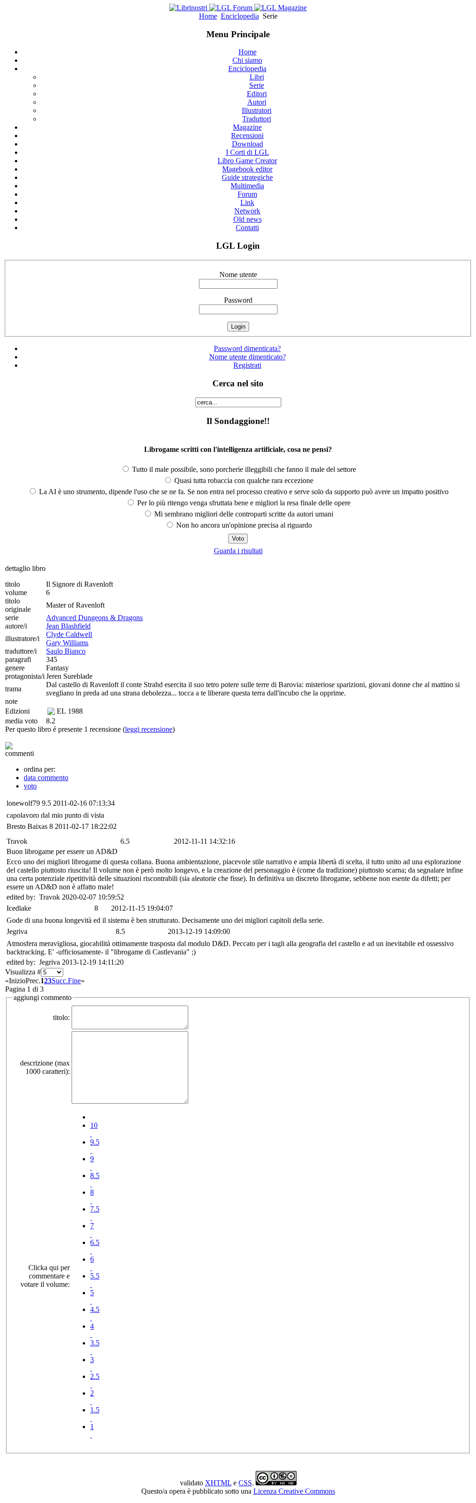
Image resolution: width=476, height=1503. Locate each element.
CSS (245, 1483)
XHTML (218, 1483)
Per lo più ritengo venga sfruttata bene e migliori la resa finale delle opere (242, 503)
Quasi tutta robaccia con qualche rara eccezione (242, 480)
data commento (46, 777)
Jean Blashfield (68, 626)
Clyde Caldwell (69, 634)
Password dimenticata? (247, 348)
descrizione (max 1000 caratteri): (45, 1067)
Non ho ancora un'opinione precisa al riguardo (243, 525)
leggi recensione (148, 729)
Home (208, 16)
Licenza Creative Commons (294, 1491)
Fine (74, 981)
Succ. (60, 981)
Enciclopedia (240, 16)
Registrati (247, 365)
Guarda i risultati (238, 551)
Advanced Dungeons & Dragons (94, 618)
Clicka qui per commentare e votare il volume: (45, 1276)
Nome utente (238, 274)
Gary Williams (67, 643)
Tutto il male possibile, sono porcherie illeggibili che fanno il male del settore (243, 469)
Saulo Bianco (66, 651)
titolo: (61, 1017)
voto (30, 786)
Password (238, 300)
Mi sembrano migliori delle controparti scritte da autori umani (242, 514)
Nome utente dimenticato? (247, 357)
